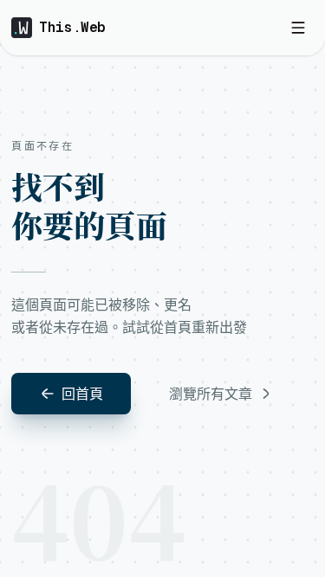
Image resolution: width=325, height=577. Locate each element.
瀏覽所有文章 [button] (210, 393)
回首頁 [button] (82, 393)
